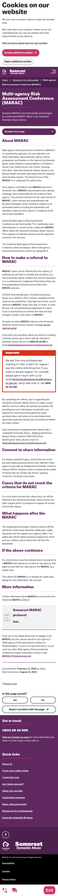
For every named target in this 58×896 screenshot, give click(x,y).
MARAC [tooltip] (6, 180)
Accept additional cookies (18, 52)
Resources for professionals (26, 80)
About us (7, 764)
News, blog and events (14, 804)
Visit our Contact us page (15, 737)
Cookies (6, 871)
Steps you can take (12, 791)
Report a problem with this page (26, 709)
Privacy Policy (9, 879)
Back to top (10, 683)
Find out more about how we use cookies (24, 43)
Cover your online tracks (15, 771)
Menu (54, 71)
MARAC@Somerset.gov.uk (16, 656)
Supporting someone (13, 797)
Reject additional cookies (18, 61)
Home (5, 80)
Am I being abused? (13, 784)
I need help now (10, 777)
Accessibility (8, 863)
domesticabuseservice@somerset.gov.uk (30, 345)
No (42, 700)
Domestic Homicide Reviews (17, 818)
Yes (15, 700)
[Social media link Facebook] (5, 834)
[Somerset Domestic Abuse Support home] (13, 72)
